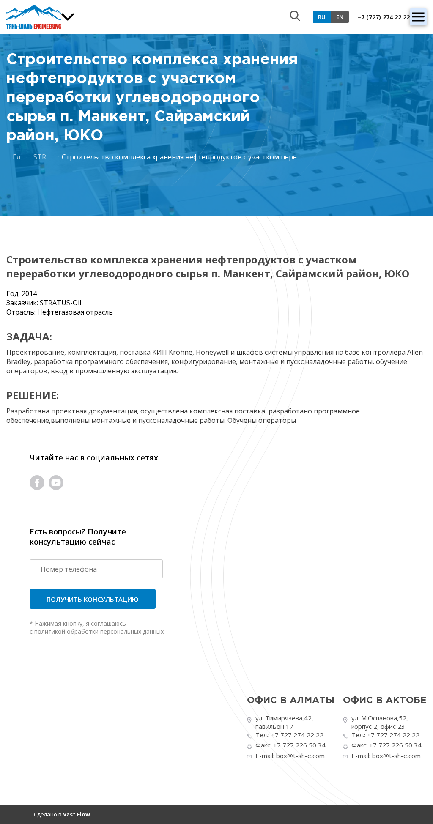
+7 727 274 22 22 (297, 735)
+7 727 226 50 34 (299, 745)
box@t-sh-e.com (300, 755)
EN (339, 17)
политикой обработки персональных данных (99, 631)
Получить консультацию (93, 599)
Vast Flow (76, 814)
